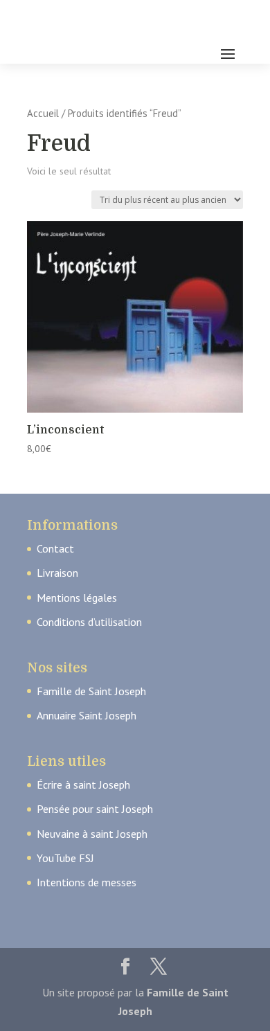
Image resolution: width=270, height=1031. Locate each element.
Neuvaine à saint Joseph (92, 834)
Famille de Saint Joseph (91, 691)
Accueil (43, 113)
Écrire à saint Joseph (83, 784)
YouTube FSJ (65, 858)
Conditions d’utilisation (89, 622)
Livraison (57, 573)
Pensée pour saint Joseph (95, 809)
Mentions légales (77, 597)
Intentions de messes (86, 882)
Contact (55, 548)
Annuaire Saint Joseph (86, 715)
